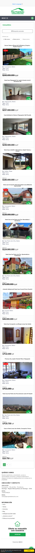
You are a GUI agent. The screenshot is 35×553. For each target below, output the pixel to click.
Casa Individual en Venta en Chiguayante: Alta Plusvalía (17, 115)
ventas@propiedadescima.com (10, 496)
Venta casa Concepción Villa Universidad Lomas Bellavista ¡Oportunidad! (17, 185)
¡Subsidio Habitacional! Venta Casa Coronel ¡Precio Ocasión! (17, 289)
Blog (4, 511)
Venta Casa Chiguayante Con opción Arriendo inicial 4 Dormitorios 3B (17, 81)
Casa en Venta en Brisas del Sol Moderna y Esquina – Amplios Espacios (17, 46)
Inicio (4, 504)
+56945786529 (6, 492)
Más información (9, 551)
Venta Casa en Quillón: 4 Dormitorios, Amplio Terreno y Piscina (17, 150)
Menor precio (16, 39)
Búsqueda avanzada (18, 31)
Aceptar (29, 550)
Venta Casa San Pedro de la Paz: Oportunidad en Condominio (17, 255)
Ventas (4, 506)
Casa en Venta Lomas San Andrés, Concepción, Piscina (17, 428)
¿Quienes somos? (7, 516)
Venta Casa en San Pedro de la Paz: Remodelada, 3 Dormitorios (17, 220)
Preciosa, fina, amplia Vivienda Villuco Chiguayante (17, 359)
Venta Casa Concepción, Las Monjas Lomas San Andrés (17, 324)
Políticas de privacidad (9, 518)
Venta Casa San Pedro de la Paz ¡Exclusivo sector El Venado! (17, 393)
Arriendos (5, 509)
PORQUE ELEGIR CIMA (9, 513)
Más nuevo (7, 39)
